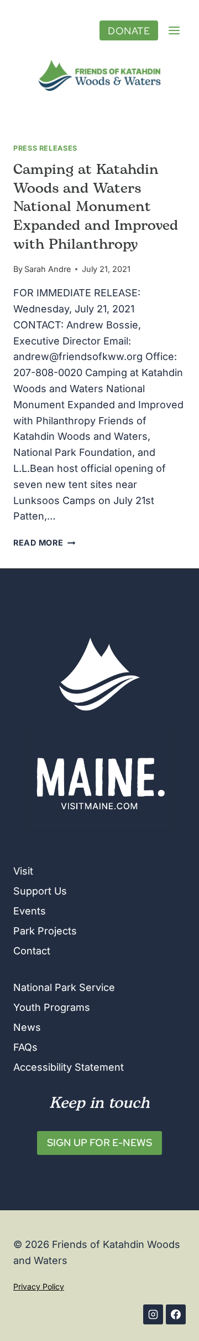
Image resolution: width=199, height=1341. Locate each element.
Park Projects (45, 931)
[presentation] (99, 75)
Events (29, 911)
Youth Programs (51, 1007)
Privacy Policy (38, 1286)
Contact (31, 951)
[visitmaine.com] (99, 780)
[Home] (99, 674)
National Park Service (64, 987)
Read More (44, 542)
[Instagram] (153, 1314)
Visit (23, 871)
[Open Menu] (174, 30)
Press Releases (45, 148)
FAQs (25, 1047)
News (27, 1027)
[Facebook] (176, 1314)
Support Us (40, 891)
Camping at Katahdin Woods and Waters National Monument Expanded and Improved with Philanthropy (95, 208)
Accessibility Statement (68, 1067)
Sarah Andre (47, 269)
